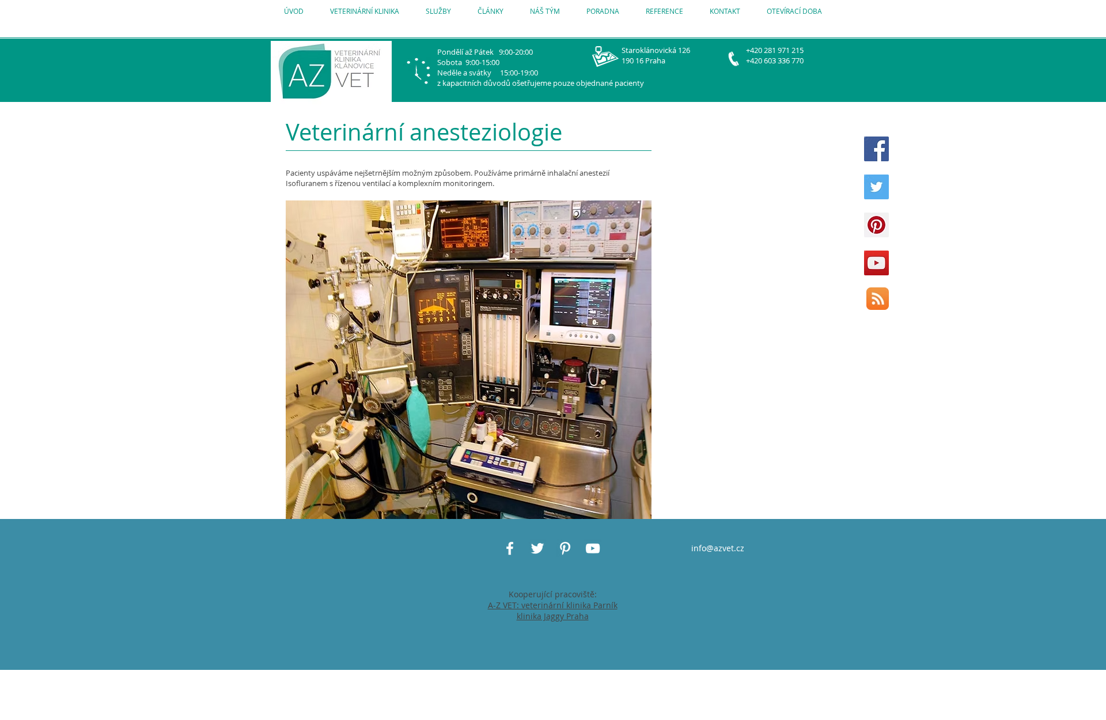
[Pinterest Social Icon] (876, 225)
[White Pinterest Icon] (565, 548)
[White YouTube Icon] (592, 548)
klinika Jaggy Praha (553, 616)
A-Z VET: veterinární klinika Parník (553, 605)
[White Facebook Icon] (509, 548)
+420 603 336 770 (775, 60)
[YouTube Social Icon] (876, 263)
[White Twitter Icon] (537, 548)
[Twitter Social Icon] (876, 187)
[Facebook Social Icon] (876, 149)
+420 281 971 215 (775, 50)
